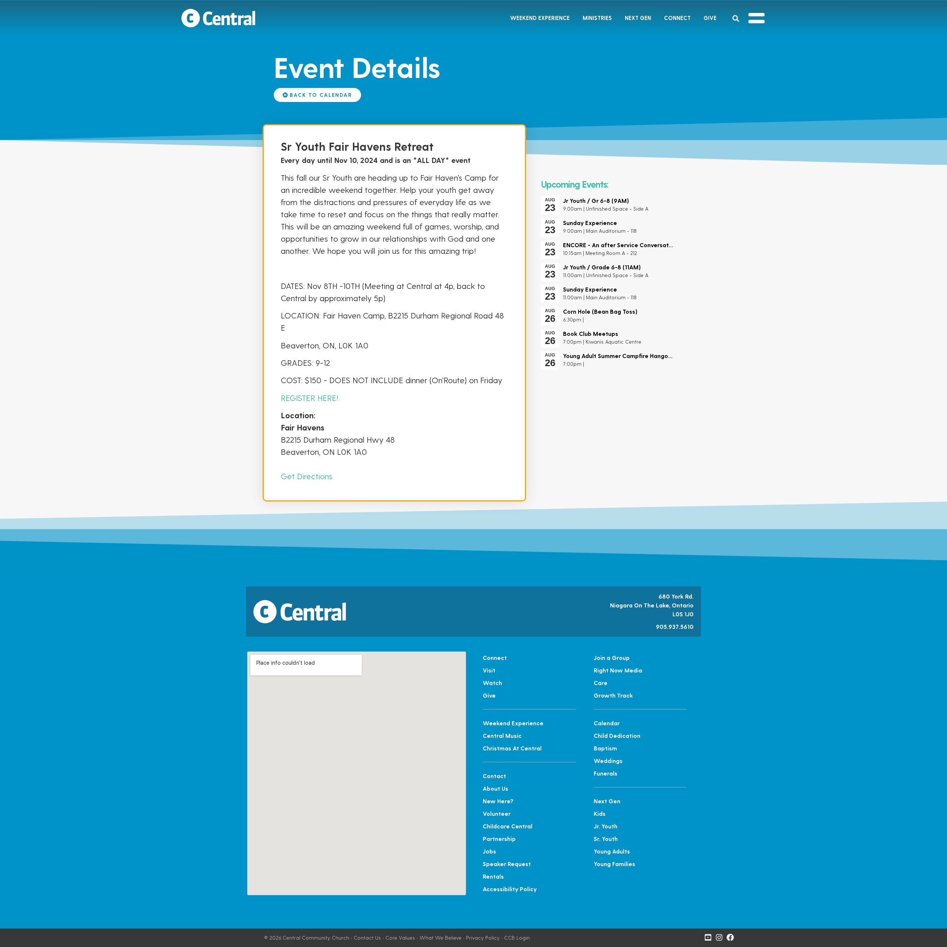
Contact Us (367, 937)
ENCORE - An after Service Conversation (620, 244)
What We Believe (440, 937)
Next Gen (638, 17)
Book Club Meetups (590, 333)
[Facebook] (730, 937)
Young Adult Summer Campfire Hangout (618, 355)
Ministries (597, 17)
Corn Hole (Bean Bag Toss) (600, 311)
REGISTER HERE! (309, 397)
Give (710, 17)
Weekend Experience (540, 17)
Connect (677, 17)
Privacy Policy (483, 937)
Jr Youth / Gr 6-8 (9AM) (596, 200)
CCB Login (517, 937)
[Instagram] (719, 937)
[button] (735, 19)
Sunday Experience (590, 222)
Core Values (400, 937)
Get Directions (307, 476)
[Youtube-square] (708, 937)
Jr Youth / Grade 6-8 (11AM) (602, 266)
